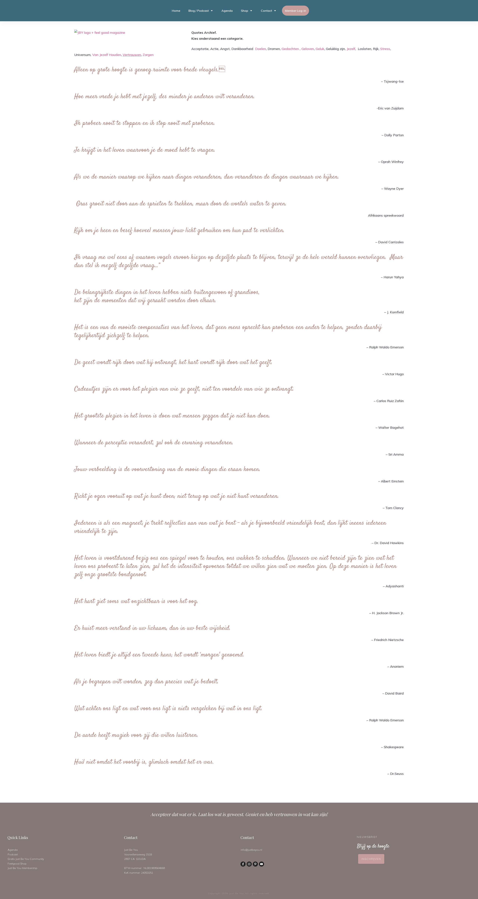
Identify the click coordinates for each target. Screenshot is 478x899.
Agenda (13, 849)
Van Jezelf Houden (106, 55)
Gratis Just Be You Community (26, 859)
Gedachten (290, 49)
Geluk (320, 49)
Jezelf (351, 49)
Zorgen (148, 55)
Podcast (13, 854)
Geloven (307, 49)
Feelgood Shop (17, 863)
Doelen (260, 49)
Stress (385, 49)
